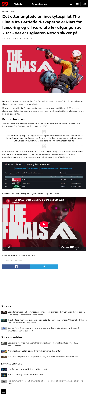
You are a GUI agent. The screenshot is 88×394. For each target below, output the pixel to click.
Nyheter (19, 4)
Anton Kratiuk (11, 39)
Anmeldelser (39, 4)
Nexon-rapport (28, 255)
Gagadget (5, 3)
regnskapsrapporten (25, 123)
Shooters (19, 260)
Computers (9, 260)
